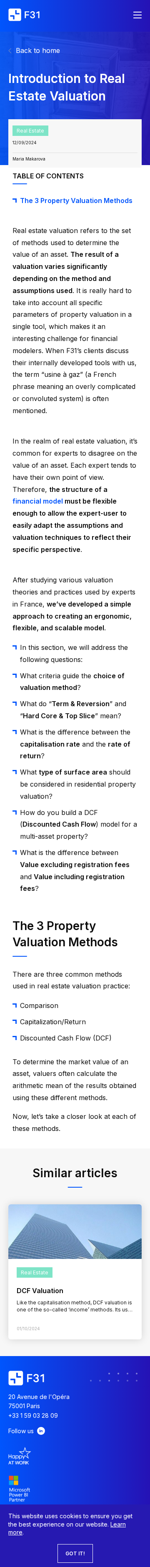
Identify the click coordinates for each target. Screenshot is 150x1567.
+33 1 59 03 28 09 (33, 1415)
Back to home (38, 50)
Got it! (75, 1553)
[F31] (24, 15)
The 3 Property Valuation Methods (76, 200)
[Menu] (137, 16)
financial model (37, 501)
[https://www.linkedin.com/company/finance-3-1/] (41, 1431)
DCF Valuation (40, 1290)
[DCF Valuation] (75, 1231)
